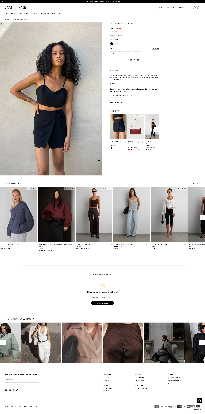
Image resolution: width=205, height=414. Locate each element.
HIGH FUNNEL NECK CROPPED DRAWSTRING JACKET (53, 245)
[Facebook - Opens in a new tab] (6, 390)
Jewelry (35, 13)
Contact (106, 380)
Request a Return (141, 383)
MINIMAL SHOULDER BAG (131, 143)
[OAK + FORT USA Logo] (17, 7)
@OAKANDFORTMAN (174, 378)
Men (53, 13)
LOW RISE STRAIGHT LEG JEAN (123, 244)
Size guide (155, 49)
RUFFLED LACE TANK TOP (159, 244)
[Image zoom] (1, 24)
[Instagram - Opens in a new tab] (10, 390)
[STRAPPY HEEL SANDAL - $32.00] (153, 126)
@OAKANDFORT (173, 383)
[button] (203, 1)
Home (7, 19)
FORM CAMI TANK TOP (83, 244)
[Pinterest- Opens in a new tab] (17, 390)
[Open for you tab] (199, 400)
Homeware (45, 13)
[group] (18, 219)
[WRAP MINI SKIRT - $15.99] (118, 126)
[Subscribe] (37, 380)
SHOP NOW (116, 2)
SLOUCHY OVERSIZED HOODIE (10, 244)
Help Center (139, 378)
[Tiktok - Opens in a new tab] (13, 390)
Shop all (196, 183)
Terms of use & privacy (31, 406)
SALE (59, 13)
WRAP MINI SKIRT (114, 142)
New (7, 13)
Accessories (24, 13)
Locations (106, 383)
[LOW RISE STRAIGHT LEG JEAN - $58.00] (131, 214)
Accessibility (107, 390)
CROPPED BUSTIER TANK (19, 19)
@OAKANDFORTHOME (175, 380)
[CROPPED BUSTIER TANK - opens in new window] (51, 98)
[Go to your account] (194, 7)
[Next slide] (156, 129)
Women (14, 13)
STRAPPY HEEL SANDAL (148, 143)
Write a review (102, 303)
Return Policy (140, 380)
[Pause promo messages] (2, 2)
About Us (106, 378)
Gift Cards (139, 385)
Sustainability (108, 388)
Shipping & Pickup (141, 388)
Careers (106, 385)
